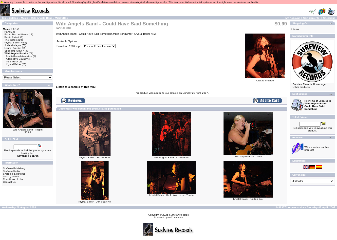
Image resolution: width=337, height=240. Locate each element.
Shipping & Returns (14, 173)
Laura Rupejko (12, 48)
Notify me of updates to (317, 104)
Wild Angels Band (41, 18)
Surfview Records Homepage (309, 84)
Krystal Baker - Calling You (248, 199)
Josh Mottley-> (12, 45)
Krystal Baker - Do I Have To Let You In (171, 195)
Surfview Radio (11, 171)
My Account (292, 18)
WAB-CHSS (61, 18)
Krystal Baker (13, 64)
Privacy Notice (11, 176)
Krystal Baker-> (13, 42)
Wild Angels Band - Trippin (28, 129)
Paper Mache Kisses (16, 34)
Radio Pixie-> (11, 37)
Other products (301, 87)
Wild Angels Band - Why (248, 156)
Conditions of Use (13, 179)
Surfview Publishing (14, 168)
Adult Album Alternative (19, 56)
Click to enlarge (265, 80)
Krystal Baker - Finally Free (94, 157)
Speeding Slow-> (14, 50)
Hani (7, 31)
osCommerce (175, 217)
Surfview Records (179, 214)
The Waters (11, 39)
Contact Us (9, 182)
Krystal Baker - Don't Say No (94, 201)
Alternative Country (17, 58)
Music (24, 18)
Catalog (13, 18)
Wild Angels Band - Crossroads (171, 157)
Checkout (329, 18)
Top (4, 18)
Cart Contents (311, 18)
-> (7, 29)
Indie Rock (12, 61)
